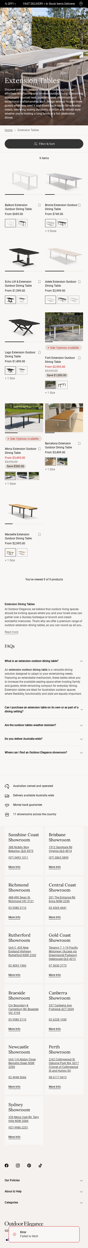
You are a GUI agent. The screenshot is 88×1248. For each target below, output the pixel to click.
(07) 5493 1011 (18, 857)
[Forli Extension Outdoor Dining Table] (64, 326)
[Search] (59, 13)
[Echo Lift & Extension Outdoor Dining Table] (24, 256)
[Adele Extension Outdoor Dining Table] (64, 256)
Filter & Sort (47, 143)
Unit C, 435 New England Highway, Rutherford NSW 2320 (22, 951)
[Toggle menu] (7, 13)
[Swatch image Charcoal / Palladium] (62, 385)
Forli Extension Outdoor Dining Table (60, 360)
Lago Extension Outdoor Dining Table (20, 354)
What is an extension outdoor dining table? (31, 661)
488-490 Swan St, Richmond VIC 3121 (21, 899)
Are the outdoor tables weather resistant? (30, 725)
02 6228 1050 (58, 1019)
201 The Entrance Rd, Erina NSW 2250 (62, 899)
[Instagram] (18, 1165)
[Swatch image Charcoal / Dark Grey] (62, 300)
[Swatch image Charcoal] (22, 223)
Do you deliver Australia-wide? (23, 738)
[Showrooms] (81, 4)
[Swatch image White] (22, 300)
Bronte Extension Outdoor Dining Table (61, 207)
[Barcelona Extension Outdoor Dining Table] (64, 417)
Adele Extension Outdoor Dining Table (60, 283)
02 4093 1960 (17, 965)
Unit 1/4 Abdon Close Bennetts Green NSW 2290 (22, 1063)
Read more (11, 632)
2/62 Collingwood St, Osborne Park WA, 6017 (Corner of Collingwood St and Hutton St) (64, 1065)
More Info (14, 867)
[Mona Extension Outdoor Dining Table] (24, 417)
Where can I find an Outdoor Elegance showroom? (36, 752)
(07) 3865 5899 (59, 857)
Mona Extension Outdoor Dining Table (20, 451)
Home (8, 130)
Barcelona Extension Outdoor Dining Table (58, 445)
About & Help (13, 1191)
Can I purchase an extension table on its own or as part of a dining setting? (41, 709)
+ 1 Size (10, 378)
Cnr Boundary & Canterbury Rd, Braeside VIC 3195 (23, 1009)
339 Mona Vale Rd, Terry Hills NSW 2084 (23, 1119)
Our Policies (12, 1180)
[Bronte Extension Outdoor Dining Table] (64, 179)
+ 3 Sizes (50, 231)
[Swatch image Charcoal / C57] (22, 476)
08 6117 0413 (58, 1077)
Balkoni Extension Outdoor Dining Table (18, 207)
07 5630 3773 (58, 965)
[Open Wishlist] (69, 13)
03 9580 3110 (17, 907)
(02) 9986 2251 (18, 1127)
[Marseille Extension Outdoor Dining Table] (24, 508)
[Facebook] (6, 1165)
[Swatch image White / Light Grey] (74, 300)
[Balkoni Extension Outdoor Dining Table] (24, 179)
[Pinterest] (29, 1165)
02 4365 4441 (58, 907)
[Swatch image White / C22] (33, 476)
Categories (11, 1202)
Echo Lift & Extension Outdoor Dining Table (18, 283)
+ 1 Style (10, 483)
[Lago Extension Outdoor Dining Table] (24, 326)
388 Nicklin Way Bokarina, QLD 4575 (20, 849)
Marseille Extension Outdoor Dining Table (18, 536)
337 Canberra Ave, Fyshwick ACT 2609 (61, 1007)
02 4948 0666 (17, 1077)
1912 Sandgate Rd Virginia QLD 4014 (60, 849)
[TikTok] (40, 1165)
